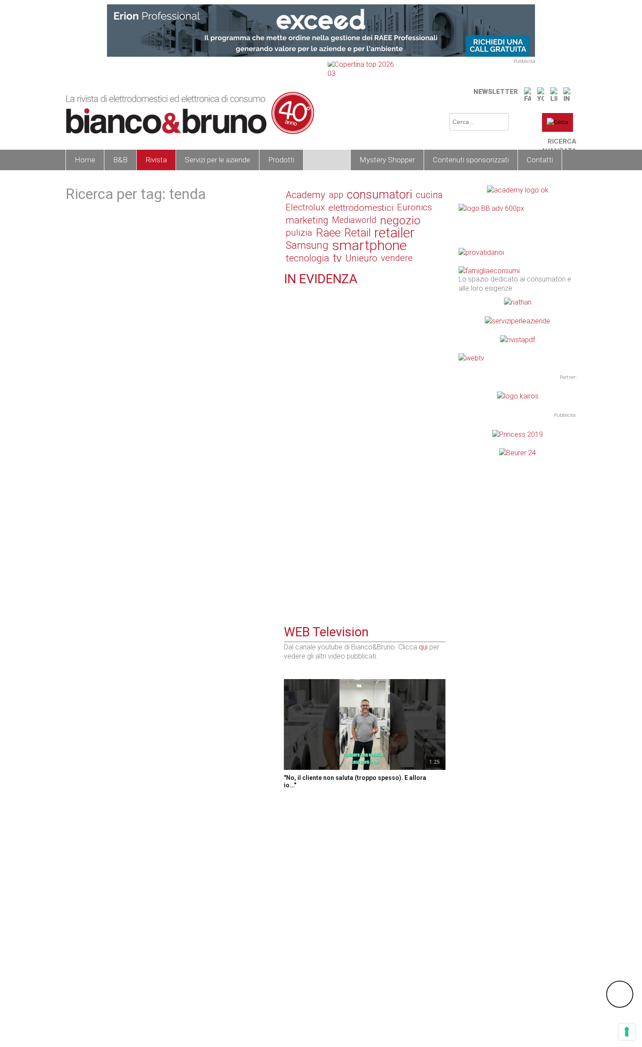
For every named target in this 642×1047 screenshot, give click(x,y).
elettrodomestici (360, 207)
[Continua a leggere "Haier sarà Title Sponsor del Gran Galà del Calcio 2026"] (289, 390)
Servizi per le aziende (217, 159)
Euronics (414, 207)
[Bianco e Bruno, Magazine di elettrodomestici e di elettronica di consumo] (190, 113)
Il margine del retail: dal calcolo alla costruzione (360, 300)
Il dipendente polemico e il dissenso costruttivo (359, 350)
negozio (400, 220)
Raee (328, 233)
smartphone (369, 245)
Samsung (307, 245)
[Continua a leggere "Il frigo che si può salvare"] (289, 506)
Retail (357, 233)
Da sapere (313, 507)
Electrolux (305, 207)
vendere (397, 258)
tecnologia (307, 258)
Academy (305, 194)
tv (337, 258)
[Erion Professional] (321, 30)
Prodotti (281, 159)
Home (85, 159)
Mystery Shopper (387, 159)
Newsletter (495, 92)
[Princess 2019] (517, 433)
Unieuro (361, 258)
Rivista (156, 159)
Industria (311, 391)
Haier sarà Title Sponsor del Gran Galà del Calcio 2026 (361, 404)
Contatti (540, 159)
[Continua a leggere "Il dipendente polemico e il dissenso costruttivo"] (289, 339)
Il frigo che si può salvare (324, 517)
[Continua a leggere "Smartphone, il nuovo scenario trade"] (289, 556)
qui (423, 647)
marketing (307, 220)
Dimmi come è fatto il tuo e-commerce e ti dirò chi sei (364, 462)
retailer (394, 233)
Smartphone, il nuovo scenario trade (342, 568)
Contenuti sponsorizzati (471, 159)
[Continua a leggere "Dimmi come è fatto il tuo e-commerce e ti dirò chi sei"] (289, 448)
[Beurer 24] (517, 452)
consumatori (379, 195)
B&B (120, 159)
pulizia (299, 232)
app (336, 194)
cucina (429, 194)
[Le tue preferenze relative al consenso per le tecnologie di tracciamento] (626, 1031)
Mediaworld (354, 220)
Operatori (327, 159)
